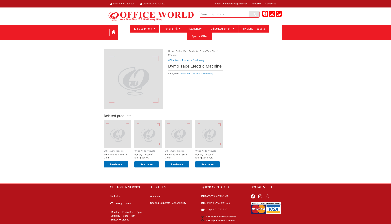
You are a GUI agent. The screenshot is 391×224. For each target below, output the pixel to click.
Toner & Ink (170, 28)
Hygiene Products (254, 28)
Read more (116, 164)
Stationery (195, 28)
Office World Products (187, 51)
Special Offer (200, 36)
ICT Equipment (143, 28)
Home (171, 51)
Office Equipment (220, 28)
